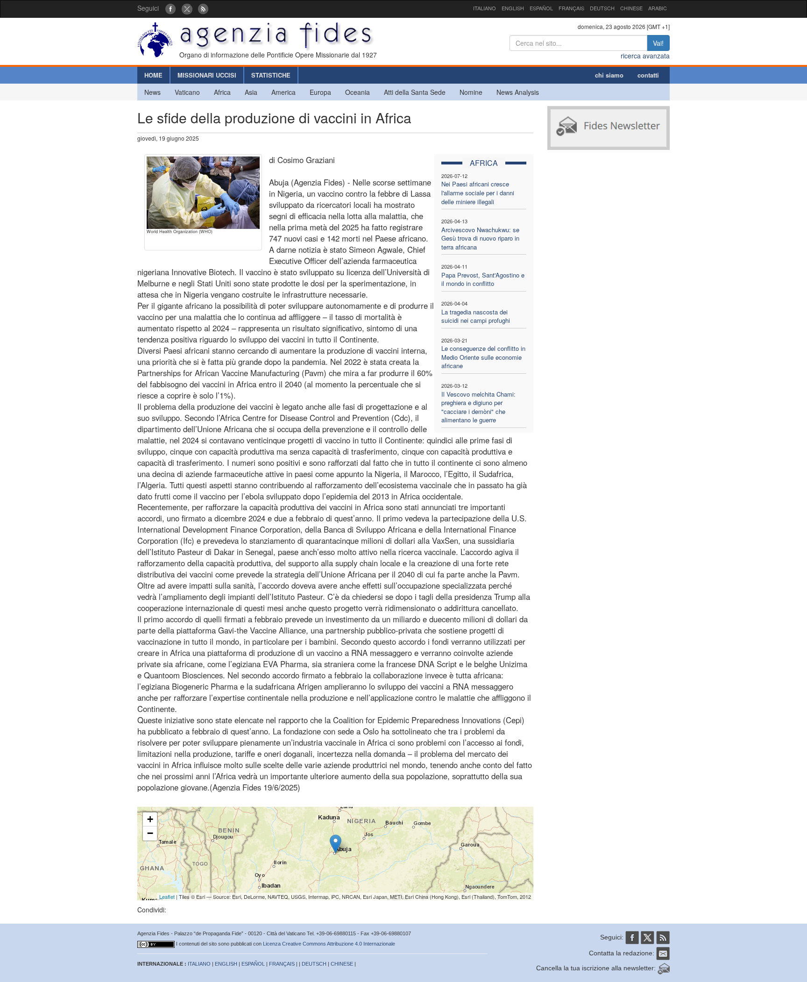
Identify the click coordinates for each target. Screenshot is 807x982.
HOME (153, 75)
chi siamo (609, 75)
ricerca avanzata (645, 55)
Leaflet (167, 896)
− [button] (150, 833)
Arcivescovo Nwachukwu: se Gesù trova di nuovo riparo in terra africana (480, 238)
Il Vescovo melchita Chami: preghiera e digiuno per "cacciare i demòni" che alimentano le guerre (478, 407)
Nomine (471, 92)
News (152, 92)
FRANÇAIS (571, 8)
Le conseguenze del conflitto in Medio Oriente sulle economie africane (483, 357)
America (283, 92)
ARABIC (657, 8)
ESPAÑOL (541, 8)
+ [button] (150, 819)
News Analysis (517, 92)
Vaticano (187, 92)
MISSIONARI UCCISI (206, 75)
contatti (648, 75)
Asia (251, 92)
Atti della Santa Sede (415, 92)
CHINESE (631, 8)
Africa (222, 92)
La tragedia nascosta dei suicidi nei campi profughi (475, 316)
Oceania (357, 92)
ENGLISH (513, 8)
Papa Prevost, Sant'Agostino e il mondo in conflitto (482, 279)
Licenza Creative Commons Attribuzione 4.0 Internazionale (329, 943)
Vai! (658, 43)
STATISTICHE (270, 75)
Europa (320, 92)
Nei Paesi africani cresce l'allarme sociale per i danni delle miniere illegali (477, 192)
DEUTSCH (602, 8)
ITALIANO (484, 8)
